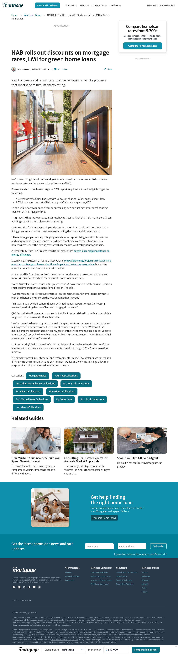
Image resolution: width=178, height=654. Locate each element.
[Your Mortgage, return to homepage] (12, 5)
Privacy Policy (161, 554)
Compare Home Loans (47, 5)
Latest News (152, 5)
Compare (69, 5)
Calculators (98, 5)
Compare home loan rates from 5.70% (143, 28)
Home (14, 15)
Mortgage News (32, 15)
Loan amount (95, 649)
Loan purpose (51, 649)
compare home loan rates (142, 45)
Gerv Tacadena (23, 69)
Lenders (114, 5)
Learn (83, 5)
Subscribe (158, 546)
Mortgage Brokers (167, 5)
